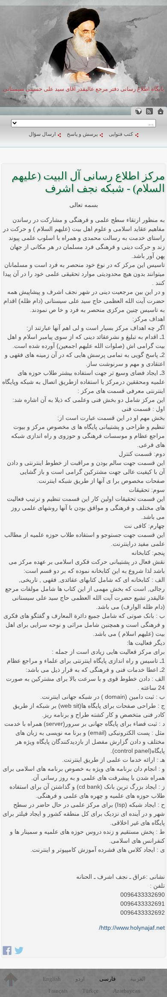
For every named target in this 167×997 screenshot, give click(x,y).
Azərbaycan (126, 991)
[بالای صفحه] (11, 979)
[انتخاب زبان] (138, 111)
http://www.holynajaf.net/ (132, 927)
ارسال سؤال (42, 134)
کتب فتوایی (121, 134)
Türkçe (90, 991)
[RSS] (149, 111)
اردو (80, 979)
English (52, 979)
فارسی (107, 979)
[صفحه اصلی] (160, 111)
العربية (138, 979)
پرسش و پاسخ (82, 134)
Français (58, 991)
